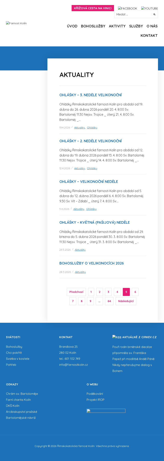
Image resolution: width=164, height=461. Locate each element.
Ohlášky (92, 127)
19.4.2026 (64, 127)
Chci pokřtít (14, 353)
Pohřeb (11, 365)
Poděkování (95, 394)
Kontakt (149, 35)
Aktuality (79, 127)
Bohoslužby (93, 26)
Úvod (72, 26)
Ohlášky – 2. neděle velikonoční (90, 141)
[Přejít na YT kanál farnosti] (149, 8)
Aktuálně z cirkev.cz (139, 337)
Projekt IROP (95, 400)
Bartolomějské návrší (21, 418)
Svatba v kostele (17, 359)
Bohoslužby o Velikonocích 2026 (91, 263)
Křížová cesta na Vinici (93, 8)
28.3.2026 (65, 272)
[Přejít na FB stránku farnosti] (127, 8)
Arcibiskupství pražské (21, 412)
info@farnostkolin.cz (73, 365)
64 (109, 301)
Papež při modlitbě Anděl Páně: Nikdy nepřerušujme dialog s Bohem (133, 365)
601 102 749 (72, 359)
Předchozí (76, 292)
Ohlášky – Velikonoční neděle (88, 181)
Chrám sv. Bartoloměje (22, 394)
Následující (126, 301)
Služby (136, 26)
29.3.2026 (65, 249)
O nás (152, 26)
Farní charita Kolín (18, 400)
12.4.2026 (64, 168)
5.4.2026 (64, 208)
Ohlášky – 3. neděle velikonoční (90, 95)
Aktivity (117, 26)
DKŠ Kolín (12, 406)
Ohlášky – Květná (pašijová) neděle (94, 222)
